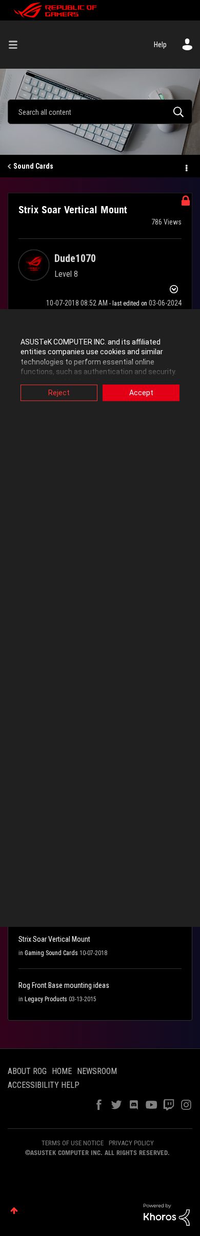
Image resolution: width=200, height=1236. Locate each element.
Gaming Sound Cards (51, 953)
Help (160, 44)
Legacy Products (46, 999)
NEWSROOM (97, 1071)
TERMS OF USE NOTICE (73, 1143)
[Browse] (17, 44)
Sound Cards (33, 166)
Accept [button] (141, 393)
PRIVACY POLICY (131, 1143)
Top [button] (14, 1210)
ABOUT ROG (27, 1071)
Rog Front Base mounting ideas (63, 985)
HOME (62, 1071)
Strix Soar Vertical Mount (54, 939)
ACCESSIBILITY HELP (43, 1085)
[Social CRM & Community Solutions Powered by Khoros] (167, 1214)
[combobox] (100, 111)
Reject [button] (59, 393)
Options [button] (185, 166)
